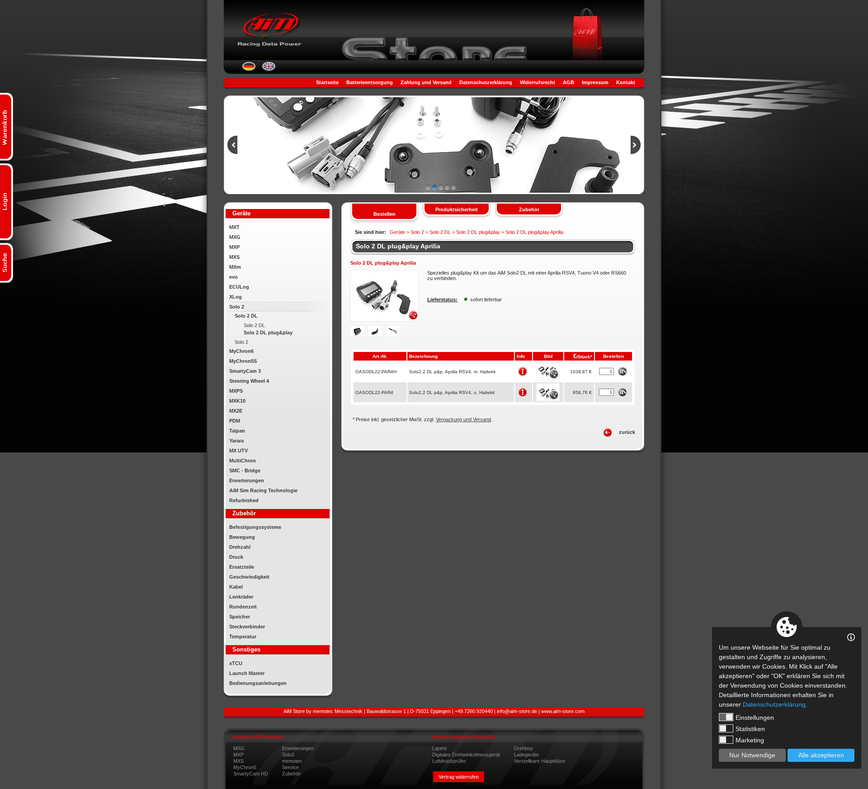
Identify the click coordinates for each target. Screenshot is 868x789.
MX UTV (238, 450)
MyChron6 (241, 351)
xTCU (235, 663)
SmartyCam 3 (245, 371)
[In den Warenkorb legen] (622, 371)
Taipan (237, 430)
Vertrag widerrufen (459, 776)
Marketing (750, 740)
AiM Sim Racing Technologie (263, 490)
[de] (249, 69)
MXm (235, 267)
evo (233, 277)
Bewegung (242, 537)
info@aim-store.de (517, 711)
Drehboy (523, 748)
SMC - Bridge (244, 470)
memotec (292, 761)
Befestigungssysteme (255, 527)
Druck (236, 557)
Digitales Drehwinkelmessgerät (466, 754)
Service (290, 767)
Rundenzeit (243, 606)
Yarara (236, 440)
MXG (235, 237)
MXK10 (237, 401)
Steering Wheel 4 (249, 381)
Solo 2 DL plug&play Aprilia (398, 246)
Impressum (595, 82)
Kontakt (625, 82)
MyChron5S (243, 361)
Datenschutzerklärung (485, 82)
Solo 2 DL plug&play (268, 332)
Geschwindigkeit (249, 577)
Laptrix (439, 748)
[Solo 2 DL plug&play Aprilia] (384, 320)
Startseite (327, 82)
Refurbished (244, 500)
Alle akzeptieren (821, 755)
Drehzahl (239, 547)
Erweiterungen (246, 480)
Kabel (236, 586)
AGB (568, 82)
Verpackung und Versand (463, 419)
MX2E (235, 411)
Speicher (239, 616)
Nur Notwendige (752, 755)
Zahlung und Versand (426, 82)
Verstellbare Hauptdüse (539, 761)
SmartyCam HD (250, 773)
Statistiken (750, 728)
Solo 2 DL (246, 315)
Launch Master (246, 673)
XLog (235, 296)
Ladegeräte (526, 754)
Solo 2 (236, 306)
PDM (234, 420)
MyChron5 (244, 767)
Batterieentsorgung (369, 82)
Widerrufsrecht (537, 82)
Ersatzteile (241, 567)
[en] (269, 69)
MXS (234, 257)
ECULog (239, 287)
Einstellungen (755, 717)
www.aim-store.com (563, 711)
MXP (234, 247)
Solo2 (288, 754)
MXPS (236, 391)
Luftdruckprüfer (449, 761)
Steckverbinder (247, 626)
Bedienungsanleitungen (258, 683)
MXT (234, 227)
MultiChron (242, 460)
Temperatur (242, 636)
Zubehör (291, 773)
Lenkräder (241, 596)
